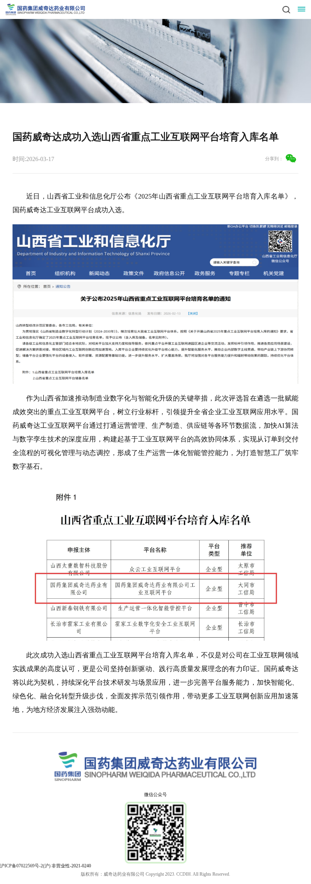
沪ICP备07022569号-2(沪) (25, 865)
